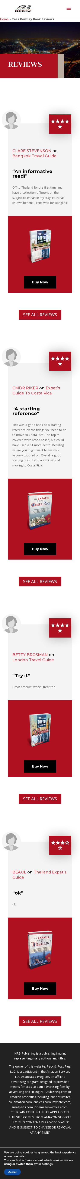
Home (4, 19)
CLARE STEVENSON (31, 151)
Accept (12, 1172)
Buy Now (40, 282)
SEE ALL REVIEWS (40, 314)
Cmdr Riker (25, 388)
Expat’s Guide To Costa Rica (36, 390)
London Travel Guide (33, 660)
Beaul (19, 872)
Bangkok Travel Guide (34, 156)
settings (47, 1164)
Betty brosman (30, 654)
